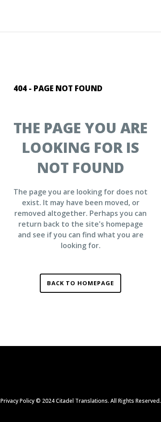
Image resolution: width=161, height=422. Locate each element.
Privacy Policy (17, 401)
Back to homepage (80, 283)
